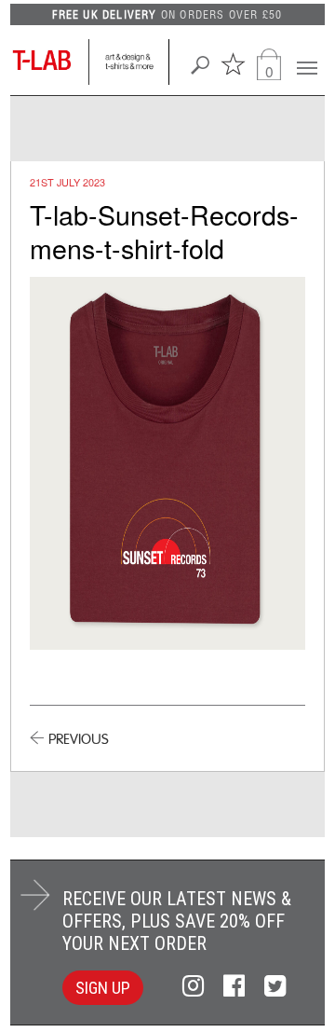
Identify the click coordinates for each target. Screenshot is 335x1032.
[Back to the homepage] (49, 62)
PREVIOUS (78, 739)
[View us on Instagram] (195, 986)
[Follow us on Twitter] (275, 986)
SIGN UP (102, 988)
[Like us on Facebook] (236, 986)
